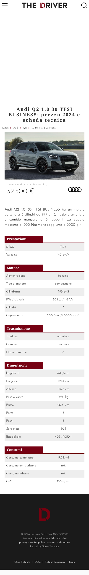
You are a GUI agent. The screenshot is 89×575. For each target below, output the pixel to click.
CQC (37, 562)
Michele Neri (59, 538)
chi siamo (64, 542)
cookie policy (37, 542)
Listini (5, 128)
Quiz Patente (22, 562)
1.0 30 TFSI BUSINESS (43, 128)
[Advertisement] (44, 57)
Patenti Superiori (55, 562)
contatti (51, 542)
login (72, 562)
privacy (23, 542)
